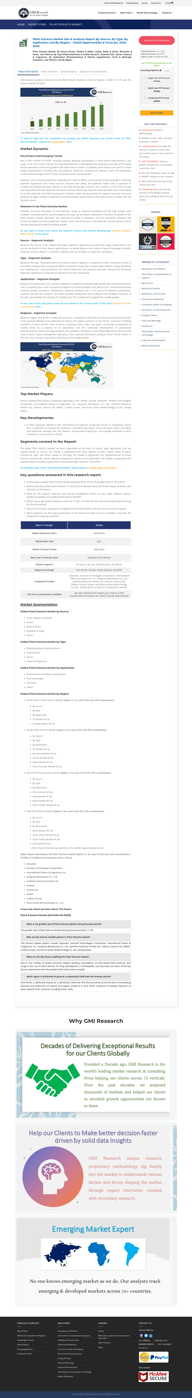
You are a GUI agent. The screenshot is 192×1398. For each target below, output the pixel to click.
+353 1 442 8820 (164, 1344)
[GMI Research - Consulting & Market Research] (33, 13)
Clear (166, 71)
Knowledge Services (25, 1340)
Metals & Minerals (151, 345)
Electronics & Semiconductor (156, 309)
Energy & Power (149, 315)
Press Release (132, 3)
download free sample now (156, 40)
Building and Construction (68, 1340)
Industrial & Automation (154, 340)
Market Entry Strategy (147, 12)
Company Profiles (24, 1353)
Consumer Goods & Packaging (157, 304)
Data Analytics (23, 1344)
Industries (166, 12)
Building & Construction (154, 293)
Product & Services (106, 12)
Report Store (126, 12)
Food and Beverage (151, 320)
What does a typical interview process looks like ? (114, 1336)
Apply (100, 1347)
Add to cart (156, 112)
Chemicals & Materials (153, 299)
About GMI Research (113, 3)
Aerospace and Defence (153, 268)
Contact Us (156, 3)
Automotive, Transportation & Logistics (156, 276)
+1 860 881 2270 (160, 1340)
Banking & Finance (151, 288)
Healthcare (147, 326)
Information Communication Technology (156, 333)
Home (21, 24)
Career (144, 3)
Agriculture (147, 283)
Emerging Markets (25, 1349)
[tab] (76, 924)
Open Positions (104, 1342)
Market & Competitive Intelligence (31, 1335)
